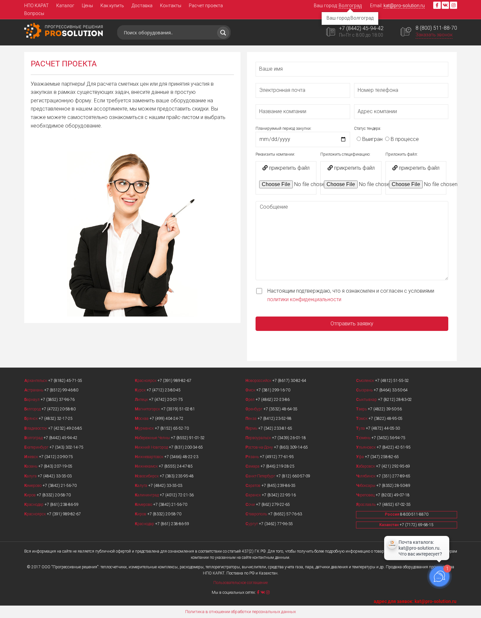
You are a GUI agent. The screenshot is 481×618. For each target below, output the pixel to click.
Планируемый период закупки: (284, 128)
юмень (363, 438)
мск (250, 390)
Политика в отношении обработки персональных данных (240, 611)
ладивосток (36, 428)
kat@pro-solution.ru (404, 5)
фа (360, 457)
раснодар (34, 504)
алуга (31, 476)
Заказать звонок (434, 34)
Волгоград (350, 5)
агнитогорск (148, 409)
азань (31, 466)
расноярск (35, 514)
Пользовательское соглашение (240, 582)
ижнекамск (147, 466)
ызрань (365, 390)
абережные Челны (153, 438)
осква (142, 418)
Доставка (142, 5)
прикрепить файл (289, 168)
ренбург (254, 409)
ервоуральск (258, 438)
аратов (253, 485)
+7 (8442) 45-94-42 (361, 28)
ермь (251, 428)
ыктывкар (367, 399)
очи (250, 504)
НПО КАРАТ (36, 5)
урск (141, 390)
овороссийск (258, 380)
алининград (147, 495)
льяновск (366, 447)
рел (250, 399)
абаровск (366, 466)
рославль (366, 504)
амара (252, 466)
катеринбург (36, 447)
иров (30, 495)
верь (362, 409)
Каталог (65, 5)
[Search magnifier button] (223, 33)
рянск (31, 418)
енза (251, 418)
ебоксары (366, 485)
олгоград (34, 438)
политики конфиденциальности (304, 299)
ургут (252, 524)
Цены (87, 5)
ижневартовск (149, 457)
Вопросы (34, 13)
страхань (34, 390)
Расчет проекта (206, 5)
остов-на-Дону (259, 447)
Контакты (170, 5)
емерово (33, 485)
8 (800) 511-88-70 (436, 28)
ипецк (142, 399)
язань (252, 457)
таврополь (256, 514)
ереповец (366, 495)
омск (362, 418)
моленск (365, 380)
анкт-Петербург (260, 476)
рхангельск (36, 380)
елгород (33, 409)
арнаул (32, 399)
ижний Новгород (152, 447)
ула (361, 428)
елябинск (366, 476)
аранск (253, 495)
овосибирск (147, 476)
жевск (31, 457)
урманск (145, 428)
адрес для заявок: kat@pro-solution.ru (415, 601)
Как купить (112, 5)
